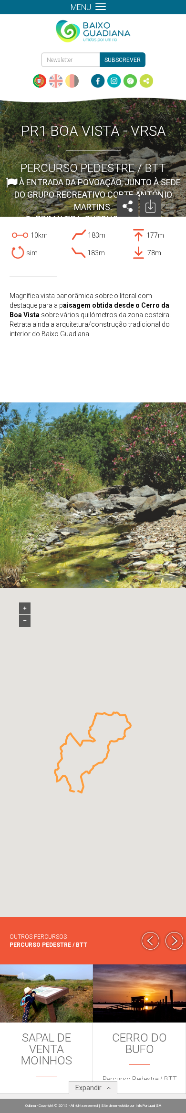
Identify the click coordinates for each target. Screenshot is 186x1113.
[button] (78, 791)
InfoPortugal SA (148, 1105)
